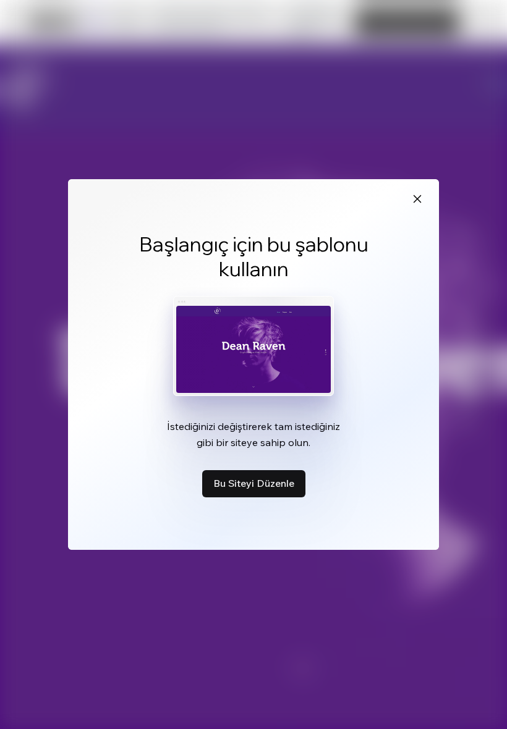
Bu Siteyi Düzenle (253, 483)
